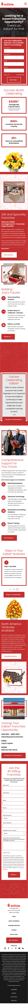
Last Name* (7, 54)
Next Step (13, 80)
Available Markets (10, 656)
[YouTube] (19, 948)
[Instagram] (5, 948)
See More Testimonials (13, 419)
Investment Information (12, 755)
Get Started (8, 255)
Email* (5, 61)
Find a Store (14, 934)
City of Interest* (7, 823)
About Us (7, 336)
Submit (13, 875)
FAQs (14, 916)
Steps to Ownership (13, 595)
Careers (14, 930)
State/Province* (7, 815)
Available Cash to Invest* (10, 830)
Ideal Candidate (14, 921)
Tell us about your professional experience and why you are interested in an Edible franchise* (13, 839)
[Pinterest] (16, 948)
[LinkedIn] (23, 948)
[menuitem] (14, 989)
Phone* (6, 67)
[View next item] (17, 589)
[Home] (7, 4)
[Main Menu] (25, 4)
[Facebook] (8, 948)
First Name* (7, 48)
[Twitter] (12, 948)
